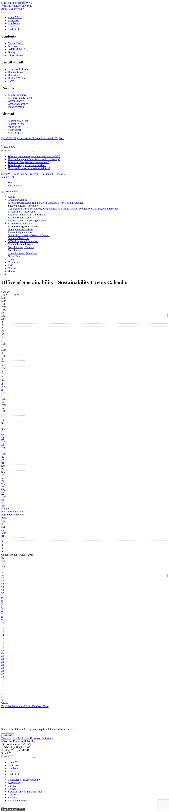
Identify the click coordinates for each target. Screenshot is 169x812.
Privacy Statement (17, 800)
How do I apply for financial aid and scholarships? (34, 159)
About (11, 196)
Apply (4, 8)
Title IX (12, 785)
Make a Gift (14, 126)
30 (2, 529)
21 (2, 462)
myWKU (13, 81)
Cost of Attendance (18, 103)
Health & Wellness (17, 78)
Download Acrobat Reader (15, 738)
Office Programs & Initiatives (23, 241)
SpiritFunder (14, 129)
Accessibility (14, 782)
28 (2, 505)
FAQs (11, 265)
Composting (30, 220)
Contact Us (14, 794)
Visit (11, 8)
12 (2, 407)
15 (2, 426)
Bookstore (13, 46)
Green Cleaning (66, 202)
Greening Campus (17, 199)
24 (2, 481)
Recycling (42, 220)
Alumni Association (18, 120)
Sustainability (15, 185)
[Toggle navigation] (2, 192)
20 (2, 456)
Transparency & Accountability (24, 779)
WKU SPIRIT (15, 132)
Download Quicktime (41, 738)
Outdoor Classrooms (18, 238)
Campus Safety (16, 43)
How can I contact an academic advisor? (29, 168)
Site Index (13, 797)
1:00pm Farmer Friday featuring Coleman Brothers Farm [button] (12, 513)
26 (2, 493)
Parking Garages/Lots (35, 214)
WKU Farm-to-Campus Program (71, 208)
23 (2, 475)
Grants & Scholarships (19, 235)
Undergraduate (15, 229)
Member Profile (16, 106)
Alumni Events (16, 123)
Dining (11, 52)
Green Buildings (49, 202)
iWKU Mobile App (18, 49)
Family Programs (17, 95)
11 (2, 401)
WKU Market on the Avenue (103, 208)
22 (2, 468)
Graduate (28, 229)
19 (2, 450)
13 (2, 413)
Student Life (14, 29)
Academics (13, 20)
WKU (11, 182)
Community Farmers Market (22, 208)
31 (2, 535)
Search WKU (9, 147)
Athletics (12, 26)
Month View (30, 706)
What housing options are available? (27, 165)
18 (2, 444)
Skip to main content (12, 2)
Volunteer (13, 262)
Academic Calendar (18, 69)
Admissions (14, 23)
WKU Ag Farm (45, 208)
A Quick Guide (16, 214)
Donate (12, 271)
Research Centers (40, 235)
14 (2, 420)
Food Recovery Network (21, 247)
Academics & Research (20, 223)
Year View (43, 706)
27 (2, 499)
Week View (18, 706)
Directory (13, 75)
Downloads (8, 735)
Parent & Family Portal (20, 98)
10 (2, 395)
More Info (19, 8)
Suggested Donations (26, 253)
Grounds (78, 202)
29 (2, 523)
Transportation (15, 55)
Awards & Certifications (20, 202)
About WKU (15, 17)
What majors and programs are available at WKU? (34, 156)
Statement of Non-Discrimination (25, 791)
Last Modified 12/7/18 (13, 809)
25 (2, 487)
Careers (12, 788)
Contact (12, 268)
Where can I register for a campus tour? (28, 162)
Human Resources (17, 72)
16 (2, 432)
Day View (6, 706)
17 (2, 438)
